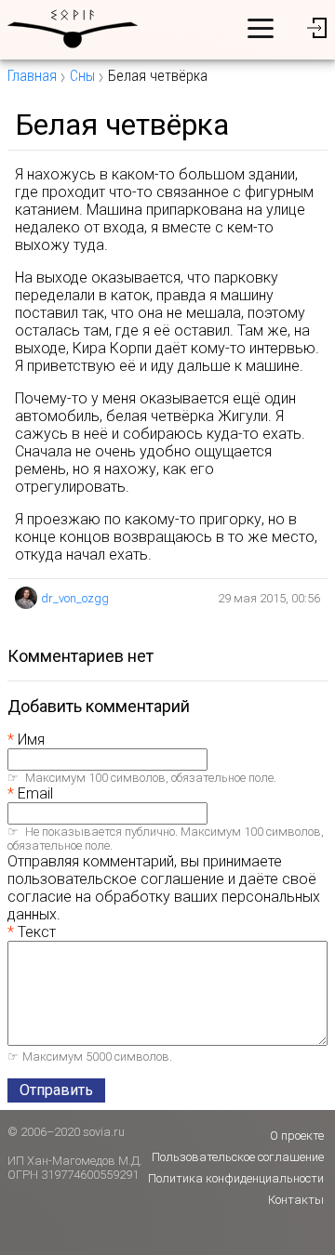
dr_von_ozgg (75, 598)
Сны (82, 76)
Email (35, 793)
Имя (31, 739)
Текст (37, 932)
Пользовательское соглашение (238, 1157)
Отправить (56, 1090)
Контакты (296, 1200)
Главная (32, 76)
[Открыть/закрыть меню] (260, 28)
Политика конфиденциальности (236, 1178)
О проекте (297, 1136)
